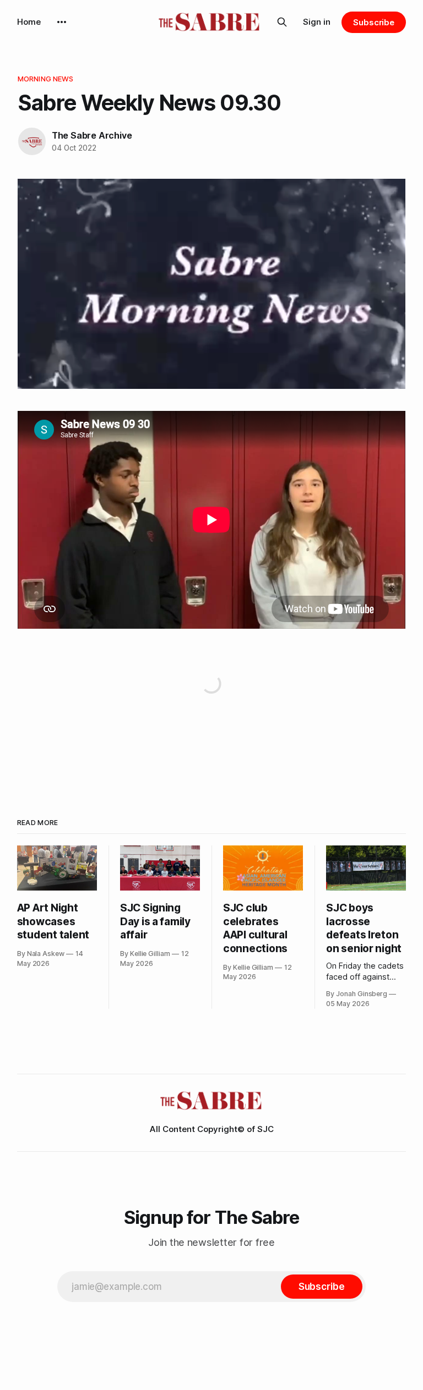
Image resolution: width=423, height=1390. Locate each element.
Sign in (316, 22)
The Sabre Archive (92, 135)
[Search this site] (282, 22)
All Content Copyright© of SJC (212, 1129)
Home (29, 22)
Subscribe (373, 22)
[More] (61, 22)
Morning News (46, 78)
